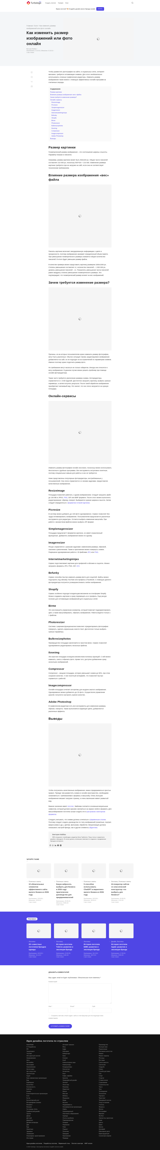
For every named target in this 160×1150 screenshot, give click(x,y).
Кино (64, 1056)
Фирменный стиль (64, 1143)
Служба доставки (104, 1071)
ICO (78, 566)
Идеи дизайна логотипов (34, 1143)
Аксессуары (30, 1069)
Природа (65, 1138)
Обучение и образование (71, 1113)
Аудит (28, 1076)
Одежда (65, 1116)
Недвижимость (67, 1104)
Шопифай (102, 1129)
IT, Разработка (31, 1047)
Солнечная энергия (105, 1136)
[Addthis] (60, 845)
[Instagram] (50, 845)
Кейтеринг (66, 1051)
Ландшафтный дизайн (70, 1080)
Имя (50, 1006)
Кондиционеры (67, 1067)
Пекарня (65, 1122)
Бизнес (28, 1091)
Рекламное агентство (105, 1051)
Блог (36, 26)
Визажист (29, 1104)
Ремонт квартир (104, 1056)
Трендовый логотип (105, 1100)
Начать (100, 9)
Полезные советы (35, 881)
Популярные (32, 919)
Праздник (66, 1133)
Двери (28, 1116)
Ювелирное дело (104, 1131)
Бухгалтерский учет (32, 1100)
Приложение (67, 1136)
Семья (101, 1069)
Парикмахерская (68, 1120)
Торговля (102, 1096)
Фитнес (101, 1109)
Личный (65, 1082)
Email (72, 1006)
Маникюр (65, 1087)
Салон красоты (104, 1062)
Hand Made (30, 1044)
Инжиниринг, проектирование (35, 1136)
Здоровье (29, 1131)
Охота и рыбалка (68, 1118)
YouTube (29, 1053)
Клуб (64, 1060)
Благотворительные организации (37, 1093)
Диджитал (29, 1120)
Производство (103, 1044)
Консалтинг (66, 1069)
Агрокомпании (30, 1067)
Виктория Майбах (31, 49)
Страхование (103, 1082)
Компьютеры (67, 1064)
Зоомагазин (30, 1133)
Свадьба (101, 1067)
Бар (27, 1080)
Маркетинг (66, 1089)
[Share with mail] (31, 86)
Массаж (65, 1093)
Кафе (64, 1049)
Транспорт (102, 1098)
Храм (100, 1120)
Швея (100, 1124)
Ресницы (101, 1058)
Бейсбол (29, 1089)
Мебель (65, 1096)
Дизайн (113, 941)
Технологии (102, 1093)
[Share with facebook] (31, 72)
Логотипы (114, 881)
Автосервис (30, 1064)
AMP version (88, 1143)
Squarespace (30, 1051)
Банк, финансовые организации (36, 1078)
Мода (64, 1100)
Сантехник (102, 1064)
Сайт (93, 1006)
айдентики (93, 827)
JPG (89, 552)
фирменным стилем (98, 820)
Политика (66, 1131)
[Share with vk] (31, 81)
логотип (71, 806)
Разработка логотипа (50, 1143)
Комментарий (53, 981)
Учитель (101, 1104)
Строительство (104, 1084)
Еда (27, 1127)
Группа (28, 1113)
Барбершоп (30, 1082)
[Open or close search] (132, 2)
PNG (65, 497)
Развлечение (103, 1049)
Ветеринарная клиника (33, 1102)
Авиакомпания (31, 1058)
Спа (100, 1073)
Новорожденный (68, 1111)
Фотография (102, 1111)
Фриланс (101, 1113)
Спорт (101, 1076)
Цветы (101, 1122)
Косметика (66, 1071)
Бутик (28, 1098)
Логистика (66, 1084)
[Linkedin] (55, 845)
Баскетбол (29, 1084)
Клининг (65, 1058)
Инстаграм (29, 1138)
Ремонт (101, 1053)
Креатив (65, 1078)
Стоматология (103, 1080)
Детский (29, 1118)
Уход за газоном (104, 1102)
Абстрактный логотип (33, 1056)
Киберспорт (66, 1053)
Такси (100, 1087)
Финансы (102, 1107)
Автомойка (29, 1062)
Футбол (101, 1116)
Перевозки (66, 1124)
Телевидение (103, 1091)
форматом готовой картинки (79, 503)
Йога (64, 1047)
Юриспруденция (104, 1133)
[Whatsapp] (53, 845)
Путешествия (103, 1047)
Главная (29, 26)
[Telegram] (58, 845)
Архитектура (30, 1073)
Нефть (65, 1109)
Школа (101, 1127)
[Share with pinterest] (31, 77)
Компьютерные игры (69, 1062)
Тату (100, 1089)
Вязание (29, 1107)
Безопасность (30, 1087)
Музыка (65, 1102)
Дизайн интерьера (32, 1122)
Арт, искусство (31, 1071)
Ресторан (102, 1060)
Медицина (66, 1098)
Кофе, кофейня (67, 1076)
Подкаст (65, 1129)
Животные (29, 1129)
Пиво (64, 1127)
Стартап (101, 1078)
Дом (27, 1124)
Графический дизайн (33, 1111)
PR (27, 1049)
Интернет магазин (68, 1044)
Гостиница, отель (32, 1109)
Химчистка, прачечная (106, 1118)
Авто (28, 1060)
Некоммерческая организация (72, 1107)
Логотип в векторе (77, 1143)
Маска (65, 1091)
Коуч (64, 1073)
